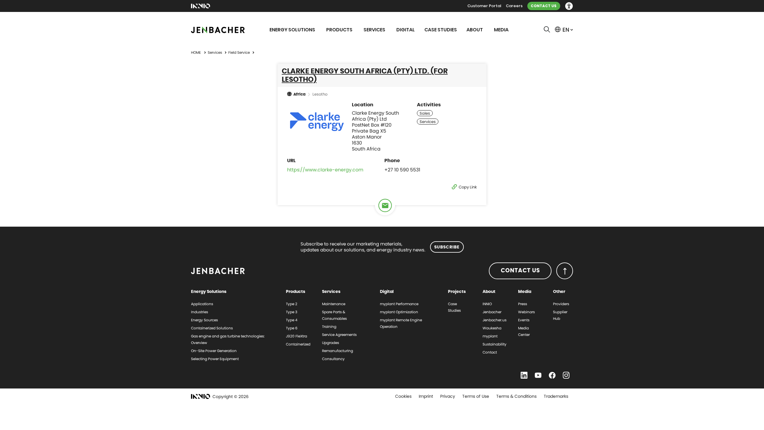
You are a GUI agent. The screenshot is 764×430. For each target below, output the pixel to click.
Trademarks (556, 396)
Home (196, 52)
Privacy (447, 396)
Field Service (239, 52)
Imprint (426, 396)
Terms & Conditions (516, 396)
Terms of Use (475, 396)
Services (215, 52)
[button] (569, 6)
